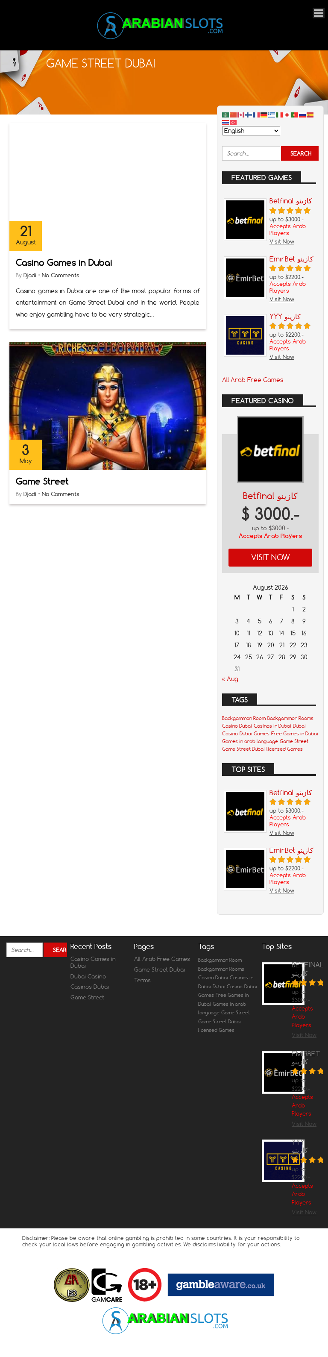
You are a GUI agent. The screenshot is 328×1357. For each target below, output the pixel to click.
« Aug (230, 679)
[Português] (295, 114)
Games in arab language (250, 741)
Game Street (42, 481)
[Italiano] (280, 114)
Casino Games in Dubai (64, 262)
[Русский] (303, 114)
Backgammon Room (244, 718)
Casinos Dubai (89, 986)
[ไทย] (226, 122)
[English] (241, 114)
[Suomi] (249, 114)
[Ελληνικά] (272, 114)
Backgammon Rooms (290, 718)
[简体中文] (233, 114)
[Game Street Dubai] (161, 38)
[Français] (257, 114)
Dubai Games (254, 734)
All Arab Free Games (252, 380)
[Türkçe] (233, 122)
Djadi (29, 275)
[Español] (310, 114)
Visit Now (270, 557)
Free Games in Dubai (294, 734)
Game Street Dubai (243, 749)
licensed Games (284, 749)
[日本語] (287, 114)
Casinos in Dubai (272, 726)
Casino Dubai (237, 726)
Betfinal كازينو (270, 496)
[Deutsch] (264, 114)
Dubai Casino (88, 976)
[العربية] (226, 114)
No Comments (60, 275)
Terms (142, 980)
